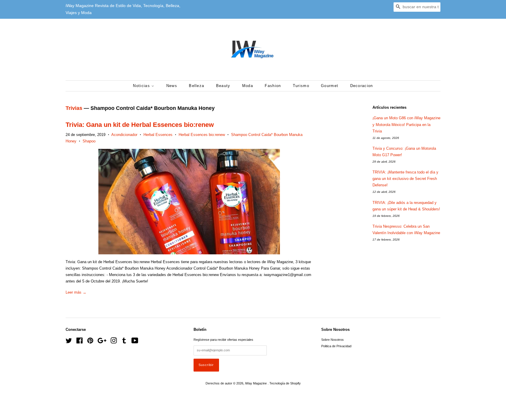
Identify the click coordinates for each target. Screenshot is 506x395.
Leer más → (76, 292)
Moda (247, 86)
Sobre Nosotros (332, 339)
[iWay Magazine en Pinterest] (90, 342)
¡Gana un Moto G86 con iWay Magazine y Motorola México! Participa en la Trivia (406, 124)
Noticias (142, 86)
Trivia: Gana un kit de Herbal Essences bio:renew (140, 124)
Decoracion (361, 86)
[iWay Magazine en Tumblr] (124, 342)
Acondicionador (124, 134)
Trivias (74, 108)
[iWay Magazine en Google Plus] (102, 342)
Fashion (273, 86)
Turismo (301, 86)
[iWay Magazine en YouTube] (134, 342)
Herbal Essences (157, 134)
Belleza (196, 86)
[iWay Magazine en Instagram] (113, 342)
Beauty (223, 86)
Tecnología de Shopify (285, 383)
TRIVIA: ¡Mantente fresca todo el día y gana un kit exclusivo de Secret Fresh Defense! (405, 178)
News (171, 86)
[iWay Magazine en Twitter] (69, 342)
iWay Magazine (256, 383)
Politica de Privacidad (336, 346)
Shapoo (89, 141)
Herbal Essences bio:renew (202, 134)
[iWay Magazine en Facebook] (79, 342)
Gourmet (329, 86)
